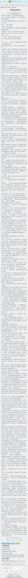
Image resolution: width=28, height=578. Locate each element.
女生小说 (17, 4)
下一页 (18, 540)
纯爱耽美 (12, 4)
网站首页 (7, 4)
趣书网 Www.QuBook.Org (14, 574)
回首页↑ (21, 571)
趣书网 (6, 7)
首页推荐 (3, 543)
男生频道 (6, 571)
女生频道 (11, 571)
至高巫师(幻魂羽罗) (6, 547)
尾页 (20, 540)
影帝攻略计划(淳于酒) (6, 549)
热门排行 (8, 543)
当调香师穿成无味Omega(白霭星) (9, 551)
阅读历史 (17, 543)
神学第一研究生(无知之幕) (7, 553)
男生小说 (21, 4)
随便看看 (13, 543)
